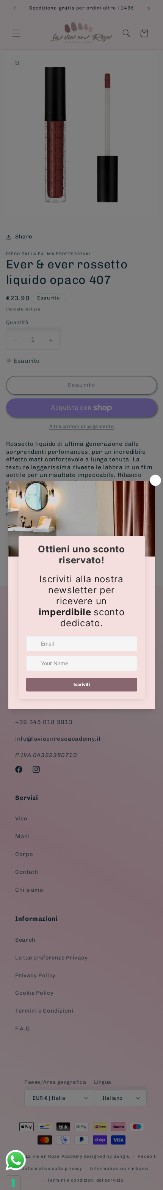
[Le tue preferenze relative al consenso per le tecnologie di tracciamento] (13, 1183)
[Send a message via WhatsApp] (16, 1160)
